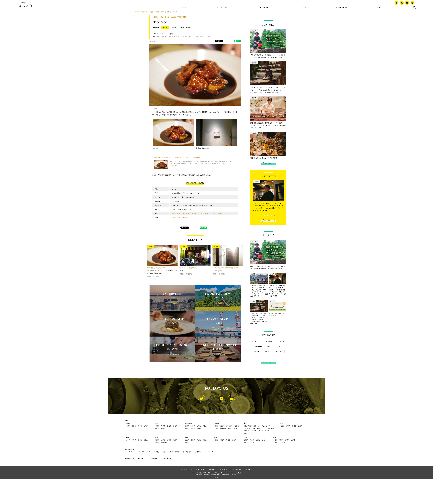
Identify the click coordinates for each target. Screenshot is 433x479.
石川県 (300, 426)
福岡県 (246, 440)
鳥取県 (205, 440)
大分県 (263, 440)
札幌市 (128, 426)
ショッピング (209, 452)
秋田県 (169, 426)
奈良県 (157, 442)
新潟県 (288, 426)
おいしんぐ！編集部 (168, 34)
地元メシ (256, 341)
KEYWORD (341, 7)
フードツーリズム (144, 452)
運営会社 (238, 469)
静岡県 (134, 440)
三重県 (146, 440)
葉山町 (235, 428)
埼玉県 (193, 426)
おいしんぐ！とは (186, 469)
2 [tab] (265, 214)
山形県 (157, 428)
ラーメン (278, 346)
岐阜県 (128, 440)
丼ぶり (269, 356)
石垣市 (281, 440)
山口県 (187, 442)
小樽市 (134, 426)
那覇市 (275, 440)
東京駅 (259, 428)
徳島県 (222, 440)
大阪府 (163, 440)
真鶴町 (230, 428)
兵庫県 (175, 440)
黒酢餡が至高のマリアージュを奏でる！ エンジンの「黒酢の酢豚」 (178, 157)
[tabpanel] (268, 195)
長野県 (199, 428)
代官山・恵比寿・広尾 (269, 428)
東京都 (164, 27)
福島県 (163, 428)
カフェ (257, 351)
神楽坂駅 (203, 36)
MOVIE (302, 7)
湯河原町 (223, 428)
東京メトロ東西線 (193, 36)
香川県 (216, 440)
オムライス (279, 351)
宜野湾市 (282, 442)
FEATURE (263, 7)
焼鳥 (268, 346)
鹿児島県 (252, 442)
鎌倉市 (222, 426)
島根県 (193, 440)
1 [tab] (262, 214)
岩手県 (163, 426)
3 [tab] (269, 214)
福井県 (294, 426)
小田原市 (236, 426)
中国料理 (184, 36)
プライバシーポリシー (225, 469)
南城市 (287, 440)
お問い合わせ (200, 469)
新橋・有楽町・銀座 (250, 426)
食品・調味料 (174, 452)
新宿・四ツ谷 (248, 433)
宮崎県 (246, 442)
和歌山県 (164, 442)
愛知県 (140, 440)
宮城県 (175, 426)
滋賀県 (169, 440)
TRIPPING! (248, 469)
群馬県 (187, 428)
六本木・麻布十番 (249, 428)
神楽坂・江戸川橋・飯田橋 (181, 27)
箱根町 (216, 428)
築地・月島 (247, 431)
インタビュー (130, 452)
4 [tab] (272, 214)
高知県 (234, 440)
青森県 (157, 426)
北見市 (146, 426)
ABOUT (381, 7)
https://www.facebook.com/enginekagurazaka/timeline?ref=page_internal (197, 213)
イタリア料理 (269, 341)
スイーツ (267, 351)
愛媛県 (228, 440)
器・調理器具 (187, 452)
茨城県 (193, 428)
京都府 (157, 440)
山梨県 (199, 426)
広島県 (187, 440)
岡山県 (199, 440)
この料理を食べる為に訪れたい (170, 36)
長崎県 (252, 440)
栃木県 (205, 426)
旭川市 (140, 426)
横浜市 (216, 426)
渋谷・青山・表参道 (264, 426)
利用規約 (211, 469)
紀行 (164, 452)
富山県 (282, 426)
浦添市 (293, 440)
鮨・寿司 (259, 346)
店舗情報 (156, 27)
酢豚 (209, 36)
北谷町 (275, 442)
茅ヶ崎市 (229, 426)
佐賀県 (258, 440)
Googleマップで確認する (180, 217)
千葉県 (187, 426)
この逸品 (157, 452)
